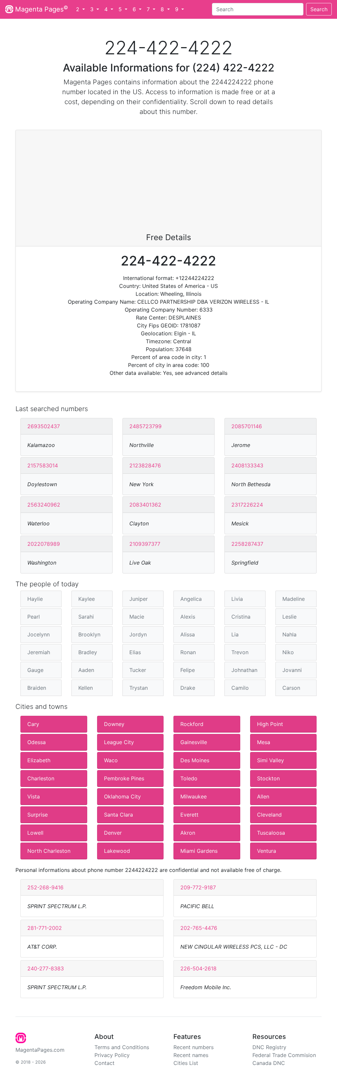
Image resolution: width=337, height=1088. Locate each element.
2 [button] (78, 9)
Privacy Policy (112, 1055)
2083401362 (145, 504)
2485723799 (145, 426)
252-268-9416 (45, 887)
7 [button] (149, 9)
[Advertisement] (168, 183)
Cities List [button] (185, 1063)
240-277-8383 (45, 968)
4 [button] (106, 9)
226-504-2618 (198, 968)
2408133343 (247, 465)
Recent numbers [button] (193, 1047)
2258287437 (247, 544)
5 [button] (120, 9)
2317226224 (247, 504)
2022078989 (43, 544)
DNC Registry (269, 1047)
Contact (104, 1063)
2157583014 (42, 465)
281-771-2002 (44, 928)
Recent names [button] (190, 1055)
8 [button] (163, 9)
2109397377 (144, 544)
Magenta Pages (40, 9)
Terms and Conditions (121, 1047)
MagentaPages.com (40, 1049)
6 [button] (135, 9)
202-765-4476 (198, 928)
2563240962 (43, 504)
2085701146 (246, 426)
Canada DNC (268, 1063)
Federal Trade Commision (284, 1055)
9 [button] (177, 9)
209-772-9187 (198, 887)
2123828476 (145, 465)
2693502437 (43, 426)
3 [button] (92, 9)
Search (318, 9)
